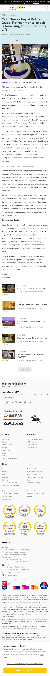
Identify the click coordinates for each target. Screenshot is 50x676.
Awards (4, 472)
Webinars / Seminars (34, 469)
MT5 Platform (32, 442)
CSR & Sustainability (9, 483)
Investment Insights (34, 472)
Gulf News (6, 278)
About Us (5, 469)
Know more (36, 3)
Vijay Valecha (9, 34)
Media (4, 474)
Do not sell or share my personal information (25, 664)
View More (25, 369)
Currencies (6, 439)
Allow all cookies (25, 670)
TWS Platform (32, 447)
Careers (5, 480)
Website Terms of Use (35, 493)
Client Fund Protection (10, 485)
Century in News (24, 34)
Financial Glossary (33, 483)
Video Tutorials (32, 474)
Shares (4, 442)
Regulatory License (9, 491)
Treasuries (6, 450)
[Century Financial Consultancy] (13, 8)
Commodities (7, 445)
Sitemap (30, 496)
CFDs (4, 453)
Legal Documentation (10, 493)
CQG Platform (32, 445)
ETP (3, 456)
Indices (4, 447)
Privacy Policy (7, 496)
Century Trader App (34, 439)
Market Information (9, 458)
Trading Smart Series (35, 477)
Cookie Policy (7, 499)
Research (5, 477)
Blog (28, 480)
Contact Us (31, 491)
